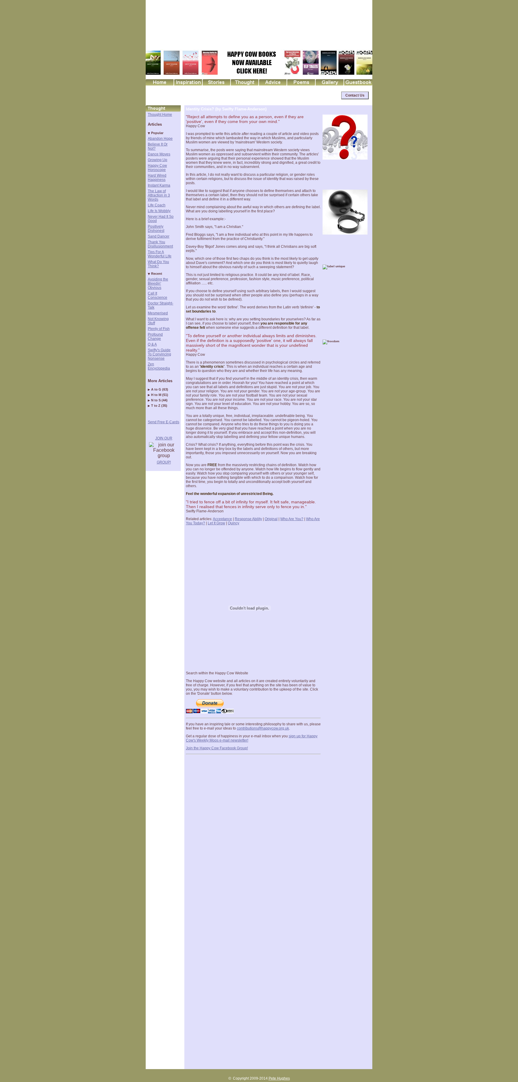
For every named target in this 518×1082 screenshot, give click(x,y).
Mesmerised (158, 313)
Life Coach (156, 205)
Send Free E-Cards (163, 422)
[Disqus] (253, 831)
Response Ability (248, 519)
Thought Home (160, 114)
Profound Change (155, 336)
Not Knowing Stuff (158, 321)
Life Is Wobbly (159, 211)
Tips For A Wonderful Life (159, 254)
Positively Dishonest (156, 228)
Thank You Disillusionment (160, 244)
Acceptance (222, 519)
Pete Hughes (279, 1078)
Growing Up (157, 160)
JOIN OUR (163, 438)
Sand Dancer (158, 236)
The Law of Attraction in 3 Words (159, 195)
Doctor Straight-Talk (160, 305)
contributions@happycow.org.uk (263, 728)
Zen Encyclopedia (159, 366)
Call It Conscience (157, 295)
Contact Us (355, 95)
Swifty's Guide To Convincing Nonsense (159, 354)
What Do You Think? (158, 264)
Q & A (152, 344)
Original (271, 519)
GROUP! (164, 462)
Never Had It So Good (161, 218)
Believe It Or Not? (158, 146)
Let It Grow (216, 523)
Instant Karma (159, 185)
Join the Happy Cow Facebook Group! (217, 748)
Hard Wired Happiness (157, 177)
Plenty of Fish (159, 329)
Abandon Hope (160, 138)
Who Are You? (291, 519)
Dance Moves (159, 154)
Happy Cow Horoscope (157, 167)
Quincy (233, 523)
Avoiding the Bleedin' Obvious (158, 283)
